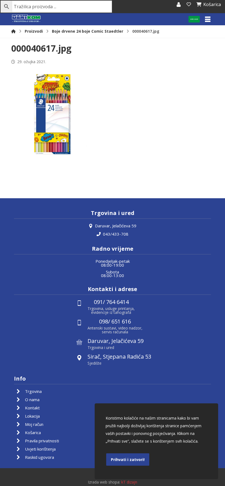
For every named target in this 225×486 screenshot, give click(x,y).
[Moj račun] (178, 4)
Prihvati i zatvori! (128, 459)
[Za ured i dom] (26, 19)
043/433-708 (115, 234)
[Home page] (13, 31)
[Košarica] (188, 4)
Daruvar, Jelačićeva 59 (115, 225)
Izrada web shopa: (104, 482)
